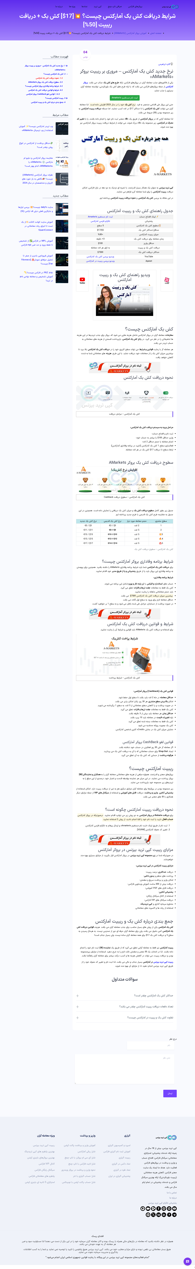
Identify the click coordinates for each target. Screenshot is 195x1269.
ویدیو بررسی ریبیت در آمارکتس (100, 261)
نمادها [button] (84, 6)
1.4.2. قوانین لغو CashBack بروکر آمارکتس (43, 94)
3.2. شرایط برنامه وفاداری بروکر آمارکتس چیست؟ (44, 86)
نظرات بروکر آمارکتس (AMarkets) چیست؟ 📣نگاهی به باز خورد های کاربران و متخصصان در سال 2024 (37, 179)
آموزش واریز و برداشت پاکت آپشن (79, 1145)
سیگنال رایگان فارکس (45, 1170)
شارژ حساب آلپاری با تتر (84, 1176)
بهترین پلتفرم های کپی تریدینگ (39, 1151)
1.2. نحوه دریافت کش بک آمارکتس (49, 78)
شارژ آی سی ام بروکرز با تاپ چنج (80, 1157)
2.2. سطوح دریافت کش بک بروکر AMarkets (45, 82)
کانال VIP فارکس (47, 1163)
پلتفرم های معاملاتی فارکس (42, 1176)
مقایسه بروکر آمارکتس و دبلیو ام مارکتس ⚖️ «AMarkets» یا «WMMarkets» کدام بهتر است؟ (38, 162)
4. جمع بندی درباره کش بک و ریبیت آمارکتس (48, 102)
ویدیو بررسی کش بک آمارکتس (100, 256)
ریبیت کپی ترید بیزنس (163, 962)
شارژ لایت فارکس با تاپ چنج (81, 1163)
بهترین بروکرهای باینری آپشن (41, 1157)
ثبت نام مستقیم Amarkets (125, 98)
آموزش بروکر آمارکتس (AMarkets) (130, 33)
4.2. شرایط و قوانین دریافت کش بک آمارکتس (45, 90)
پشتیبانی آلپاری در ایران (119, 1176)
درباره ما (173, 1198)
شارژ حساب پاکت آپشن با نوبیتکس (78, 1182)
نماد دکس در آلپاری (121, 1163)
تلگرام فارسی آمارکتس (100, 221)
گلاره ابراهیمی (164, 64)
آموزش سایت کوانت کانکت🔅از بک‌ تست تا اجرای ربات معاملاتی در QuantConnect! (37, 226)
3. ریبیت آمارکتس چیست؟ (55, 98)
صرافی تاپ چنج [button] (115, 6)
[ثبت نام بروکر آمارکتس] (124, 367)
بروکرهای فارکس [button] (135, 6)
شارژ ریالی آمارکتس (86, 1151)
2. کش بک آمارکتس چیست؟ (54, 74)
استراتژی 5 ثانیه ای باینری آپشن (40, 1182)
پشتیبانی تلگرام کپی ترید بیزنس (162, 1203)
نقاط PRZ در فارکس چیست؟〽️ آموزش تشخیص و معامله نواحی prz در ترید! (36, 276)
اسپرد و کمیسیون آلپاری (119, 1145)
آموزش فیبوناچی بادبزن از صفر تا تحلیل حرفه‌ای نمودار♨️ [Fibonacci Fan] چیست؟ (37, 260)
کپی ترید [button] (97, 6)
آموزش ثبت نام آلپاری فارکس (116, 1151)
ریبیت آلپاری (124, 1157)
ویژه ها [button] (72, 6)
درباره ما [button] (59, 6)
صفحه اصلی (155, 33)
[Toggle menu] (188, 1262)
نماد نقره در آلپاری (121, 1170)
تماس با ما (172, 1192)
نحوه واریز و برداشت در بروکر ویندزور (78, 1170)
